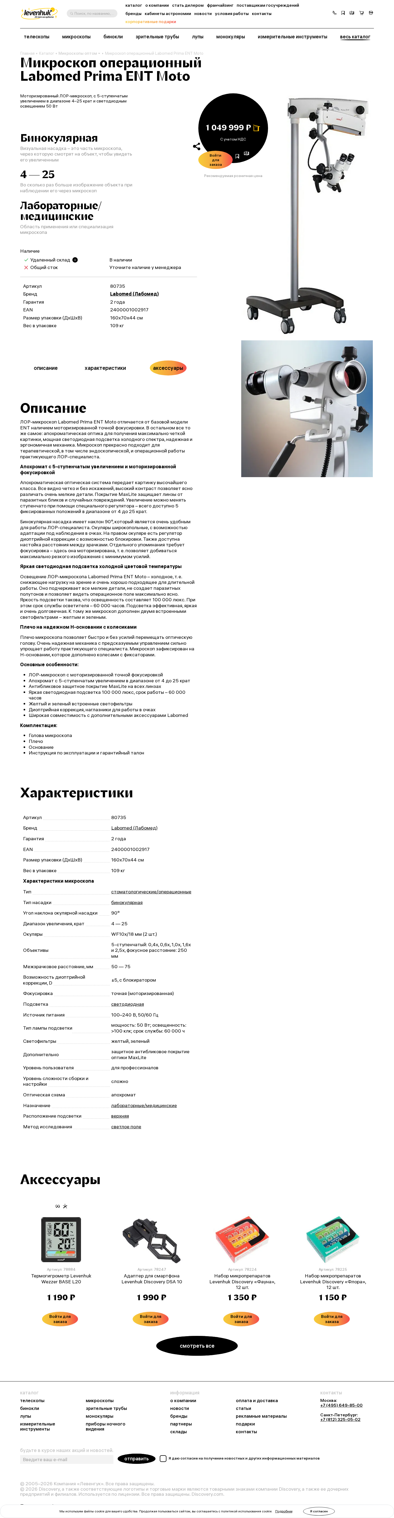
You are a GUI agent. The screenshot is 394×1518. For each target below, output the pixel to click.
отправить (136, 1459)
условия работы (232, 13)
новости (203, 13)
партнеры (181, 1424)
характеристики (105, 367)
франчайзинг (220, 5)
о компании (157, 5)
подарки (245, 1424)
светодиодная (127, 1004)
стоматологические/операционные (151, 892)
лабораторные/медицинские (144, 1105)
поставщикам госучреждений (268, 5)
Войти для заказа (215, 160)
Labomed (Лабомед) (134, 294)
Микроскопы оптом (77, 53)
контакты (262, 13)
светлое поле (126, 1126)
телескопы (36, 37)
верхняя (120, 1116)
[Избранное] (343, 13)
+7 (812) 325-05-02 (340, 1419)
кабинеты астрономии (168, 13)
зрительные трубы (157, 37)
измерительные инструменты (292, 37)
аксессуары (168, 367)
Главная (27, 53)
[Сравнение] (352, 13)
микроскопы (76, 37)
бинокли (113, 37)
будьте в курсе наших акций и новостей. (66, 1450)
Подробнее (283, 1511)
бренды (133, 13)
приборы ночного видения (105, 1426)
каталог (133, 5)
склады (178, 1431)
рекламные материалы (261, 1416)
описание (46, 367)
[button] (334, 13)
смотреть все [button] (197, 1345)
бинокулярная (127, 902)
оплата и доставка (257, 1400)
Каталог (46, 53)
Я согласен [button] (319, 1511)
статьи (243, 1408)
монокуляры (230, 37)
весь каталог (355, 37)
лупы (197, 37)
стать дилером (188, 5)
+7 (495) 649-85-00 (341, 1405)
